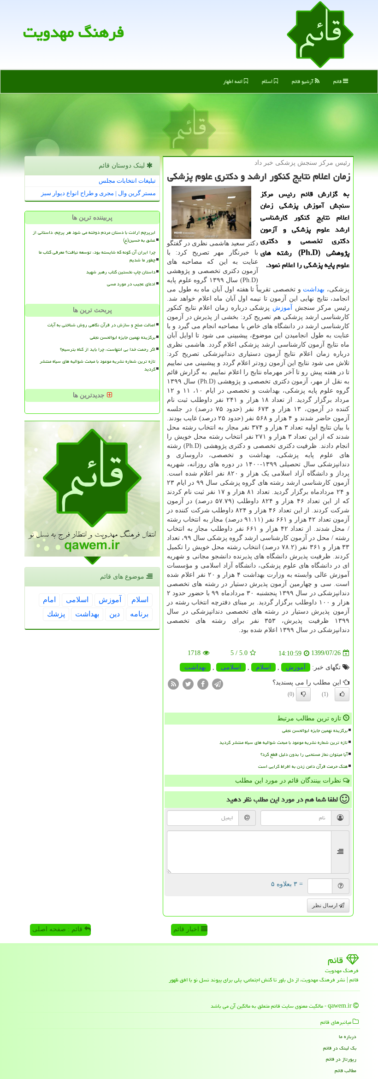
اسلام (268, 81)
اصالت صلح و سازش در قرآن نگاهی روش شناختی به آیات (101, 325)
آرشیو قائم (303, 81)
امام (49, 599)
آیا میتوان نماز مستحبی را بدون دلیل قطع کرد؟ (304, 754)
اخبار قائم (187, 929)
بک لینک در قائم (339, 1048)
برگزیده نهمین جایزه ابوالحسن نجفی (315, 730)
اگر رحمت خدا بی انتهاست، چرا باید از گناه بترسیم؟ (107, 349)
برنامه (139, 614)
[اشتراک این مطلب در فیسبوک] (202, 683)
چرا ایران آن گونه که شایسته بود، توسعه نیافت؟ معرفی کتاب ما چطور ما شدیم (97, 256)
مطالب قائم (345, 1070)
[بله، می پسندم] (342, 694)
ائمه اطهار (233, 81)
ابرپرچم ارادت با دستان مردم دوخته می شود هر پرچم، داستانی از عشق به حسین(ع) (94, 236)
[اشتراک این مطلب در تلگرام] (217, 683)
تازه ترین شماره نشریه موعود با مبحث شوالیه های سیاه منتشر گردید (283, 742)
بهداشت (314, 289)
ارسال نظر (325, 905)
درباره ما (347, 1036)
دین (114, 614)
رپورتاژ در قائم (341, 1059)
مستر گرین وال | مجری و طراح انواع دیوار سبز (98, 193)
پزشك (56, 614)
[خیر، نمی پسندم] (303, 694)
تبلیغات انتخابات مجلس (127, 180)
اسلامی (231, 667)
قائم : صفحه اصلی (58, 929)
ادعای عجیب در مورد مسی (131, 284)
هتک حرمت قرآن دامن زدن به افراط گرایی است (303, 766)
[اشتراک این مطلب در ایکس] (188, 683)
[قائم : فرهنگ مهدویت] (320, 33)
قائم (338, 81)
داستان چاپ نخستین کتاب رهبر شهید (120, 272)
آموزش (282, 307)
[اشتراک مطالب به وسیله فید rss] (173, 683)
